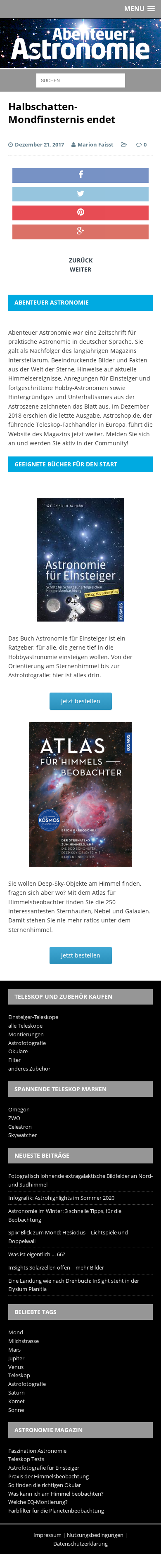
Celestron (20, 1126)
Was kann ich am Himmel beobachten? (56, 1493)
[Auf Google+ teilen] (80, 232)
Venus (16, 1367)
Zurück (80, 260)
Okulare (18, 1051)
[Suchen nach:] (80, 80)
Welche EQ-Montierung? (38, 1502)
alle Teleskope (25, 1025)
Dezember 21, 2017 (39, 144)
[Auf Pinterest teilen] (80, 213)
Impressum (47, 1535)
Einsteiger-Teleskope (33, 1017)
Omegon (19, 1109)
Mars (14, 1349)
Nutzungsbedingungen (95, 1535)
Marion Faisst (96, 144)
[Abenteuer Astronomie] (80, 43)
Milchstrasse (23, 1341)
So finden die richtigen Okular (44, 1485)
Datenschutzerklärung (80, 1543)
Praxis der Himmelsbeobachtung (48, 1476)
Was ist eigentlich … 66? (36, 1254)
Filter (14, 1060)
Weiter (80, 269)
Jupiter (16, 1358)
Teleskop (19, 1375)
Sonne (16, 1410)
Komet (16, 1401)
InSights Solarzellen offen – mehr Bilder (56, 1267)
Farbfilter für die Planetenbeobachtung (56, 1510)
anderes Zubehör (29, 1068)
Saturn (16, 1392)
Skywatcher (22, 1135)
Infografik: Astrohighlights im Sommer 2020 (61, 1197)
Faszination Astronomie (37, 1450)
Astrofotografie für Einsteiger (43, 1467)
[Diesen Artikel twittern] (80, 194)
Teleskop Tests (26, 1459)
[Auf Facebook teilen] (80, 175)
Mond (15, 1332)
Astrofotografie (27, 1043)
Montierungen (26, 1034)
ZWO (14, 1118)
